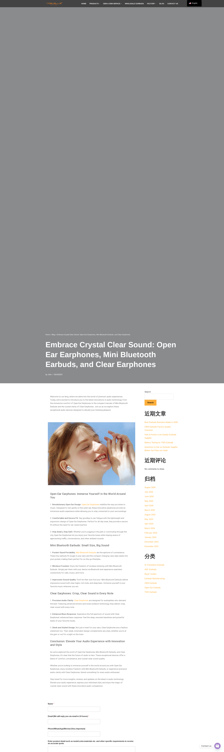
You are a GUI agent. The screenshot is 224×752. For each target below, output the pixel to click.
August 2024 (150, 515)
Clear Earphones (81, 600)
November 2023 (151, 546)
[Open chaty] (217, 746)
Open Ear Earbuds (153, 588)
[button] (99, 3)
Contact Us (172, 4)
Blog (161, 4)
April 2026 (149, 505)
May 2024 (149, 519)
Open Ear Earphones (90, 504)
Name (51, 704)
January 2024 (150, 537)
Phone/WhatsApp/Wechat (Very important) (66, 729)
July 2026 (149, 492)
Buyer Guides (150, 574)
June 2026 (149, 496)
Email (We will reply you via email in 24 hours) (68, 716)
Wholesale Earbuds (134, 4)
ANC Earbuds (150, 569)
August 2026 (150, 487)
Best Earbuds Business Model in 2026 (161, 422)
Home (83, 4)
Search (148, 392)
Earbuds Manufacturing (155, 578)
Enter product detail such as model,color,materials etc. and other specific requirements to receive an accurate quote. (90, 742)
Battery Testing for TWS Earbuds (159, 442)
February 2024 (151, 533)
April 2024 (149, 524)
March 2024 (150, 528)
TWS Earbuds (151, 592)
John (50, 374)
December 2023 (151, 542)
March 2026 (150, 510)
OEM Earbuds (151, 583)
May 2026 (149, 501)
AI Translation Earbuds (154, 565)
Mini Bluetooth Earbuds (86, 552)
